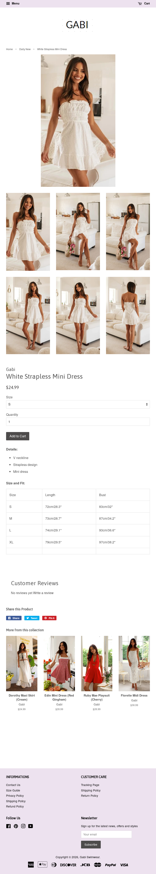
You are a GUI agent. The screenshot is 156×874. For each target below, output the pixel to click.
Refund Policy (15, 806)
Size (9, 397)
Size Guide (13, 790)
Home (9, 49)
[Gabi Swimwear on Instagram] (23, 827)
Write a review (43, 592)
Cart (146, 3)
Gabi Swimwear (90, 857)
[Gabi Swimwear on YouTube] (30, 827)
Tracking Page (90, 785)
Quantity (12, 414)
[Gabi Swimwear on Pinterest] (16, 827)
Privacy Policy (15, 795)
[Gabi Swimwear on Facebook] (8, 827)
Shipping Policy (16, 801)
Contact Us (13, 785)
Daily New (25, 49)
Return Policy (89, 795)
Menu (15, 3)
